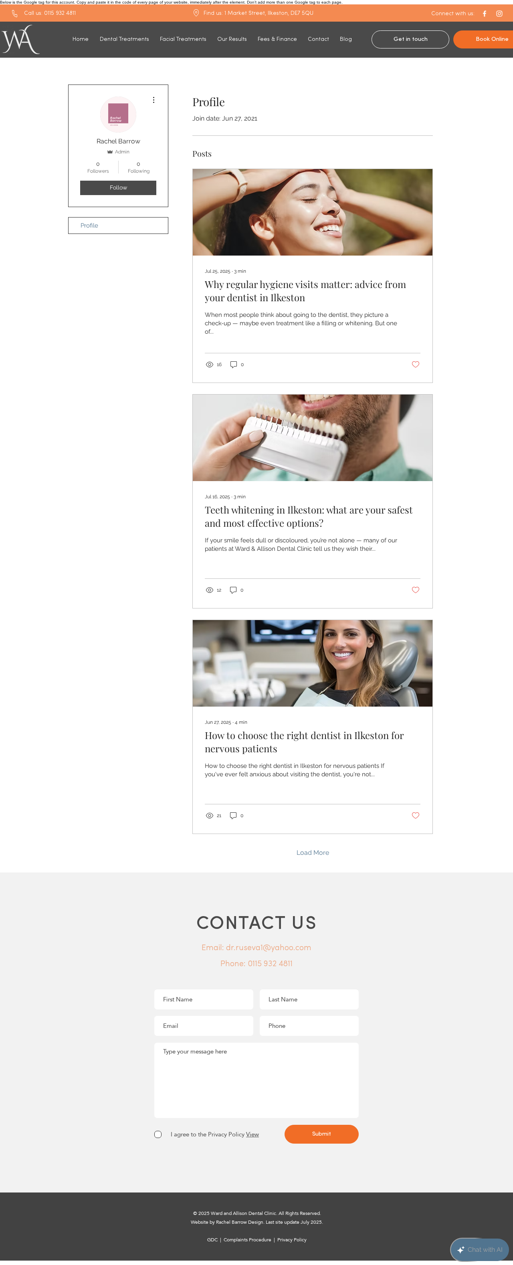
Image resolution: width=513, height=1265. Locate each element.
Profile (89, 225)
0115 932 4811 (270, 964)
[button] (452, 14)
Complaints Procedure (248, 1239)
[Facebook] (485, 14)
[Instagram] (499, 14)
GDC (212, 1239)
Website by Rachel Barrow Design (227, 1222)
